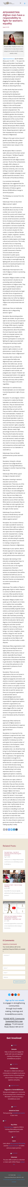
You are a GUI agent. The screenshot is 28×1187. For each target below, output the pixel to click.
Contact (19, 1175)
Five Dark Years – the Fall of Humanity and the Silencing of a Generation (12, 853)
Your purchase (8, 1127)
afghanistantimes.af (8, 59)
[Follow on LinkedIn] (15, 994)
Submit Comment (19, 981)
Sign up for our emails (14, 1000)
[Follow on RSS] (18, 994)
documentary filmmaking (17, 1143)
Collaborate (14, 1068)
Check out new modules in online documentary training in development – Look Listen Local (13, 917)
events (18, 1113)
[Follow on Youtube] (12, 994)
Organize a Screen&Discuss (14, 1089)
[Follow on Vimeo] (9, 994)
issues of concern (13, 1146)
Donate (14, 1049)
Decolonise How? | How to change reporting (13, 885)
